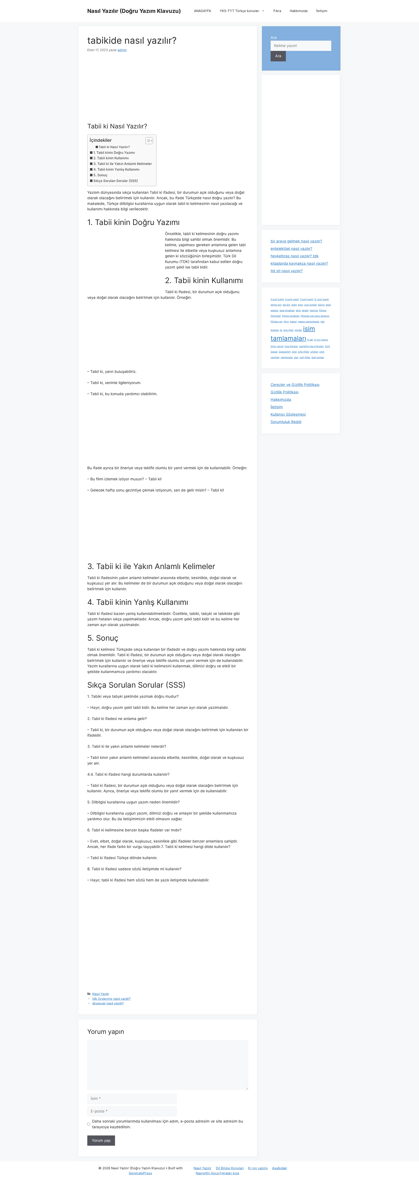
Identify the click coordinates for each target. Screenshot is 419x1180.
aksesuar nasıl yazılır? (108, 1003)
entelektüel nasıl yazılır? (291, 248)
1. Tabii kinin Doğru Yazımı (114, 153)
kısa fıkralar (291, 346)
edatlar (274, 310)
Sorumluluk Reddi (286, 422)
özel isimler (317, 357)
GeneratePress (140, 1173)
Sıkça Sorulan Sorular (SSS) (115, 181)
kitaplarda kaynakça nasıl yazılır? (299, 263)
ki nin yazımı (321, 339)
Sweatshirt (285, 351)
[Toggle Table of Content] (147, 140)
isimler (298, 330)
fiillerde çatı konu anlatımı (315, 316)
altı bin (286, 304)
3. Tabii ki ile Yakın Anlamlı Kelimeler (122, 164)
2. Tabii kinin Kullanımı (111, 158)
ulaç (296, 357)
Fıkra (277, 11)
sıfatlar (314, 351)
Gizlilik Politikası (285, 392)
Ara (274, 37)
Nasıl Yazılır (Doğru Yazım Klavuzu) (134, 11)
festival (314, 310)
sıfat (294, 351)
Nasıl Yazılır (100, 994)
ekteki (305, 310)
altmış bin (276, 304)
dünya (321, 304)
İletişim (321, 11)
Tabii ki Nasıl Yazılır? (114, 147)
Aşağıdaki (279, 1168)
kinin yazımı (277, 346)
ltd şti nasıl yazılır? (287, 271)
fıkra (286, 321)
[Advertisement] (167, 90)
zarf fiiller (305, 357)
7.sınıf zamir (306, 299)
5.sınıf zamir (277, 299)
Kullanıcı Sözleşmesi (288, 414)
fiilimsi (322, 310)
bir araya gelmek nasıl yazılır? (296, 241)
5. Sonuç (100, 175)
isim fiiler (288, 330)
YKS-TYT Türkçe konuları (239, 11)
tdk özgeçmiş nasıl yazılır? (111, 998)
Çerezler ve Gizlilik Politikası (295, 384)
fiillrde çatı (277, 321)
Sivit (327, 346)
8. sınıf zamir (321, 299)
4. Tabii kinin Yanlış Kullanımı (116, 169)
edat (328, 304)
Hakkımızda (298, 11)
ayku (300, 304)
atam (294, 304)
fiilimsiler (276, 316)
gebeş (293, 321)
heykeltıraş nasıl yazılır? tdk (295, 256)
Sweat (274, 351)
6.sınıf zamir (292, 299)
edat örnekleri (287, 310)
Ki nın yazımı (258, 1168)
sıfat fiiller (303, 351)
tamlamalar (287, 357)
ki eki (310, 339)
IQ (281, 330)
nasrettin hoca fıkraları (311, 346)
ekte (298, 310)
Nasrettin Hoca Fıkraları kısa (217, 1173)
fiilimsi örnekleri (291, 316)
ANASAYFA (202, 11)
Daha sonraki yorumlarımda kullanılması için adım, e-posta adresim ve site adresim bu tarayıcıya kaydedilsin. (167, 1124)
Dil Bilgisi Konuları (230, 1168)
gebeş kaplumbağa (308, 321)
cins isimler (310, 304)
